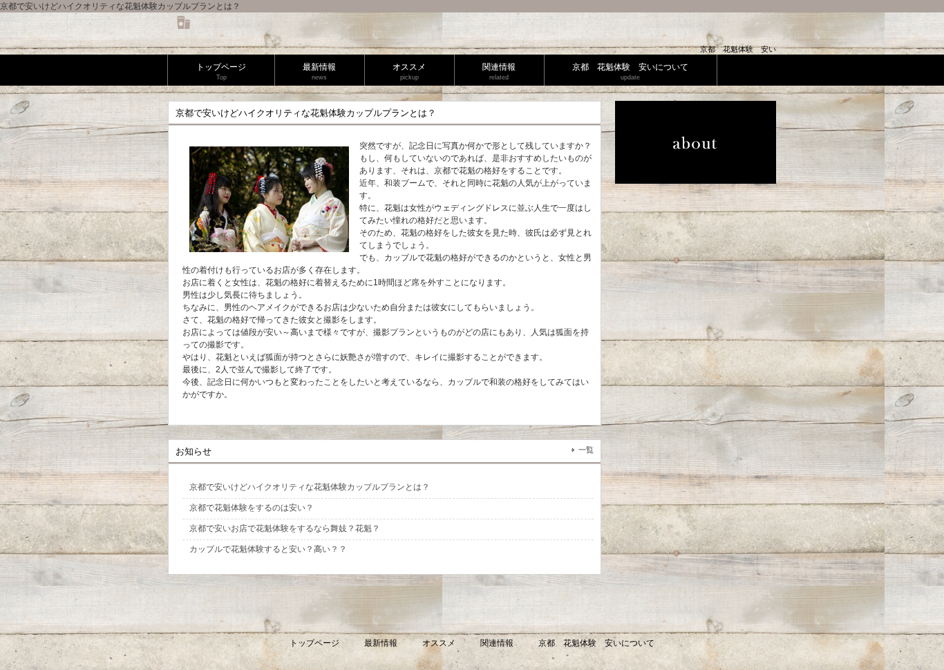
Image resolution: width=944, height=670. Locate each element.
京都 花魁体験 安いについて (596, 643)
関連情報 (496, 643)
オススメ (438, 643)
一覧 (586, 450)
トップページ (314, 643)
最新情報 (380, 643)
